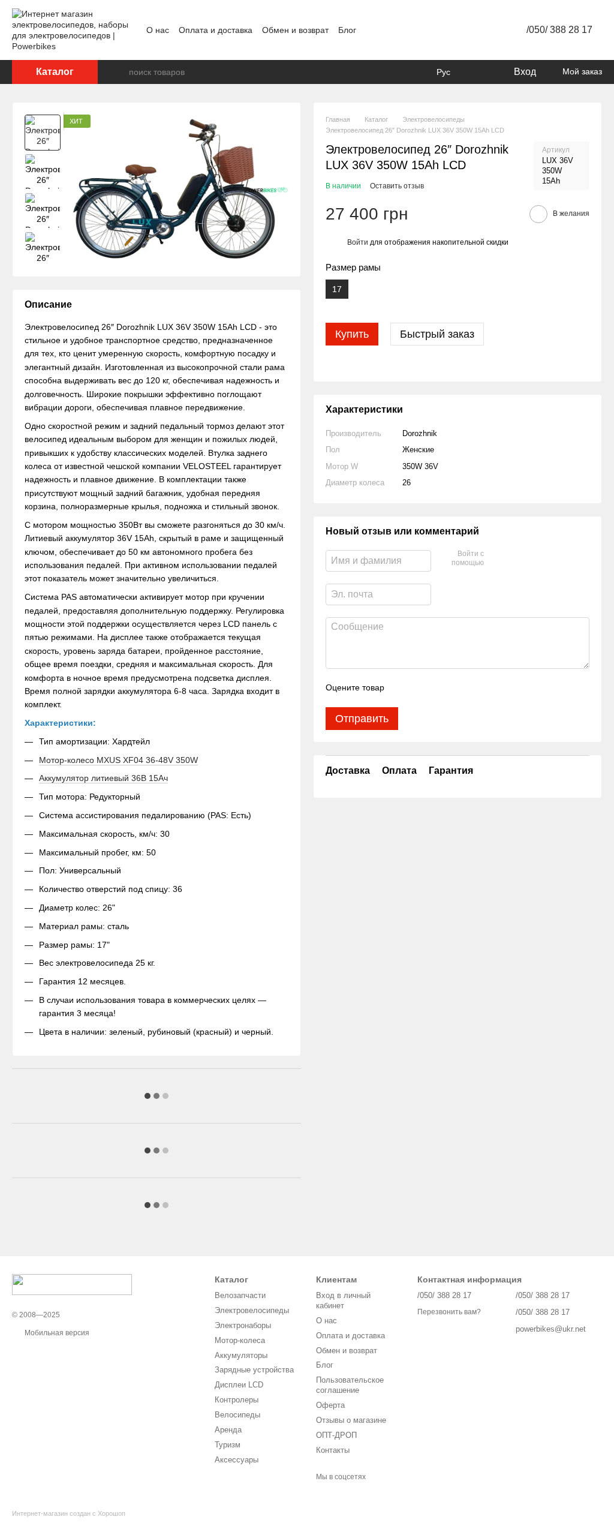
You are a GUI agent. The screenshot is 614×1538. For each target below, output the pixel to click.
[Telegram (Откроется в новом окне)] (478, 30)
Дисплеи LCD (239, 1384)
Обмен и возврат (295, 30)
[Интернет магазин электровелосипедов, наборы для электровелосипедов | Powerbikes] (72, 1283)
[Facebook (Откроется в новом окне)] (464, 30)
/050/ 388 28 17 (559, 30)
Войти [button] (357, 242)
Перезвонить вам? (449, 1312)
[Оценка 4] (461, 688)
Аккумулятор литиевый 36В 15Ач (103, 778)
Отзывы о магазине (351, 1420)
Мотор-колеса (240, 1340)
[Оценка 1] (404, 688)
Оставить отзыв (397, 186)
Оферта (330, 1405)
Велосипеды (237, 1414)
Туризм (227, 1444)
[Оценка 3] (442, 688)
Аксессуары (236, 1459)
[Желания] (479, 72)
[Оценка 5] (480, 688)
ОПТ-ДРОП (336, 1435)
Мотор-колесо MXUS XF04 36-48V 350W (118, 760)
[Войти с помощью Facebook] (497, 559)
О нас (157, 30)
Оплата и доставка (215, 30)
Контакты (333, 1450)
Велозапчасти (240, 1295)
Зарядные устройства (254, 1369)
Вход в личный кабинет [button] (343, 1300)
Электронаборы (243, 1325)
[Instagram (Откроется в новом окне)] (435, 30)
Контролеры (236, 1399)
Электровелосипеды (252, 1310)
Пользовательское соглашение (350, 1385)
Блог (347, 30)
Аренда (228, 1429)
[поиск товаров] (119, 72)
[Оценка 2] (423, 688)
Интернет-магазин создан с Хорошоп (68, 1513)
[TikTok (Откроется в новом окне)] (450, 30)
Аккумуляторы (241, 1355)
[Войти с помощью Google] (516, 559)
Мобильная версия (56, 1333)
